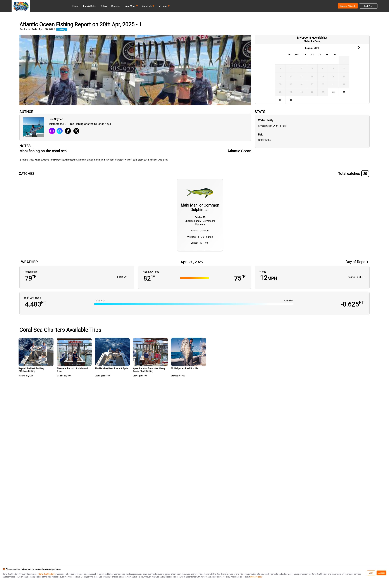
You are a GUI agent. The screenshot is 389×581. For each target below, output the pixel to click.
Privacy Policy (256, 577)
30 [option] (280, 100)
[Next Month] (359, 47)
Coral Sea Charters (47, 574)
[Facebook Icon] (67, 131)
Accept (381, 573)
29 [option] (344, 92)
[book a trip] (52, 131)
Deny (371, 573)
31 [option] (291, 100)
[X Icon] (75, 131)
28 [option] (333, 92)
